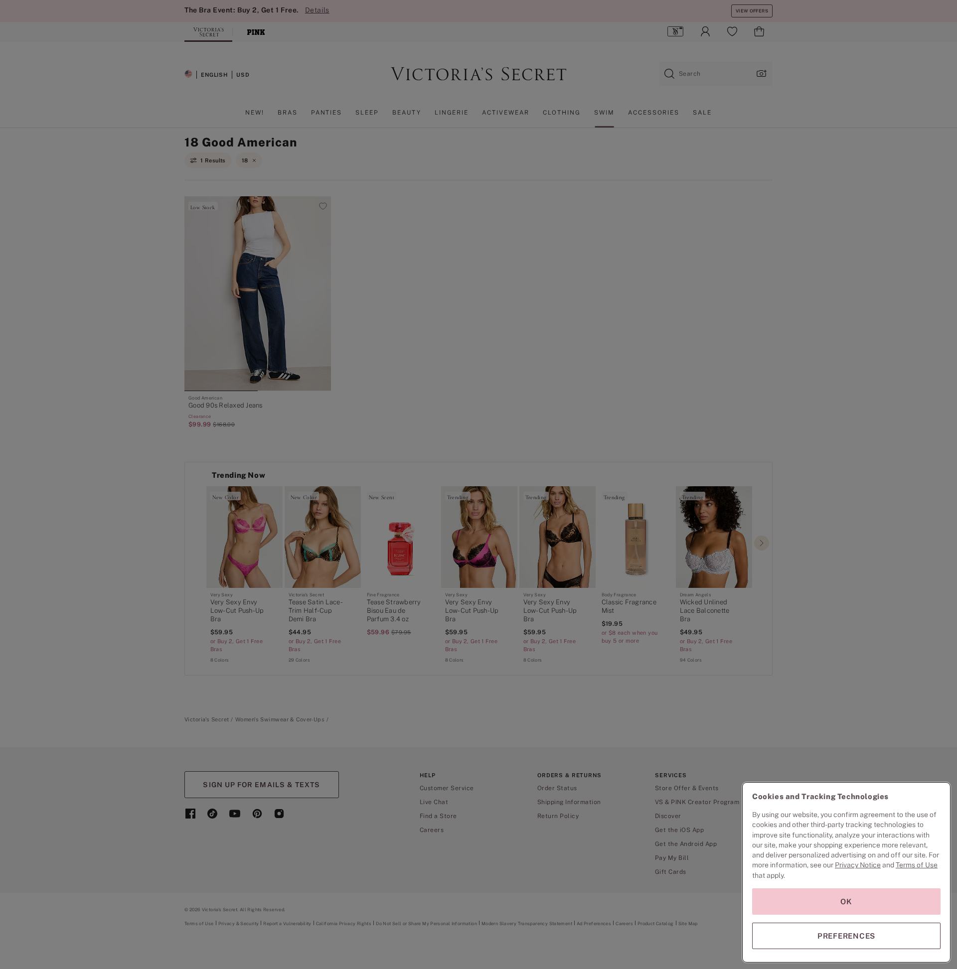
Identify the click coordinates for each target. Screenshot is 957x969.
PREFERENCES (846, 936)
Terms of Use (917, 865)
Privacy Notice (858, 865)
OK (846, 901)
